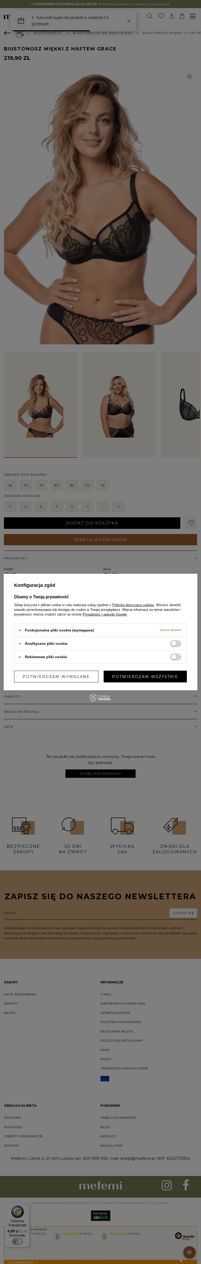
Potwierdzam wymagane (56, 676)
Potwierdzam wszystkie (145, 676)
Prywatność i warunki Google (105, 614)
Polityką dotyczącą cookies (133, 605)
